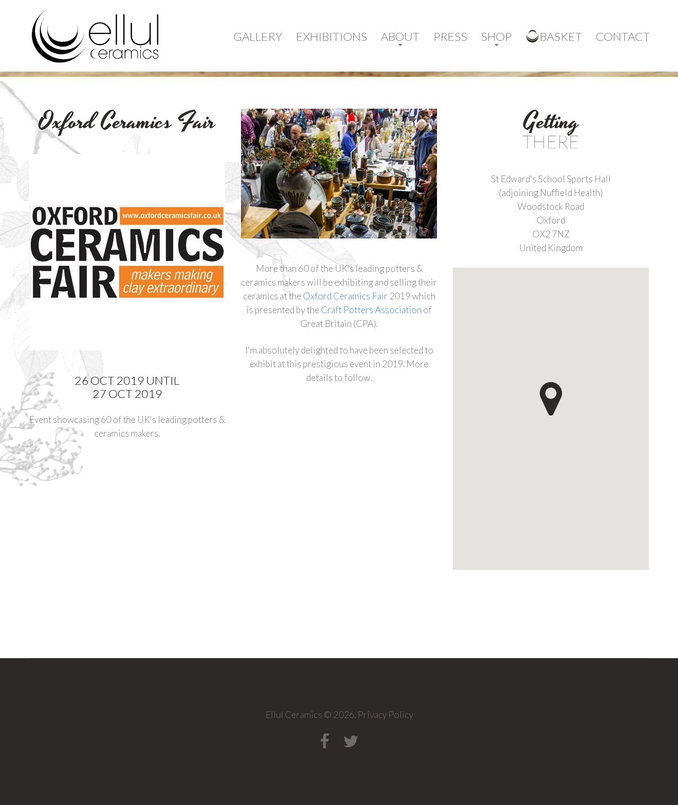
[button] (570, 412)
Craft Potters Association (371, 309)
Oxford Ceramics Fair (346, 296)
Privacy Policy (385, 714)
